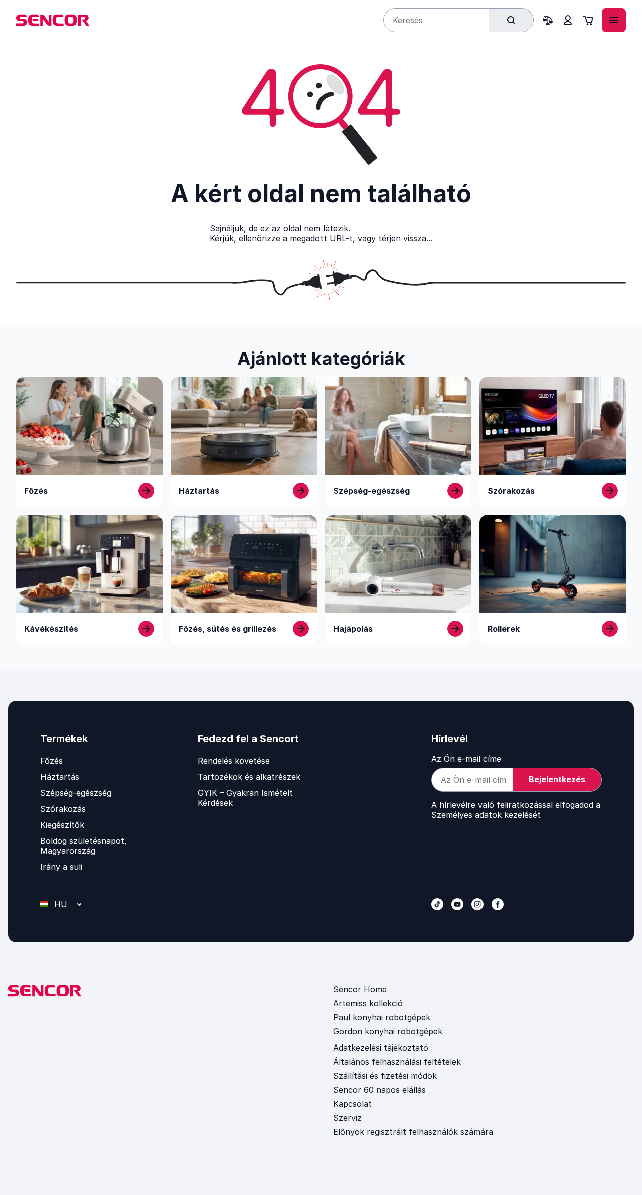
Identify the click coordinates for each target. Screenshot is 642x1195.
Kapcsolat (352, 1104)
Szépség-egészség (75, 793)
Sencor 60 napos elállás (379, 1090)
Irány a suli (61, 867)
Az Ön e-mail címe (466, 759)
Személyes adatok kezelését (486, 815)
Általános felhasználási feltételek (397, 1062)
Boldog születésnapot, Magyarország (83, 846)
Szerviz (347, 1118)
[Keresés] (511, 20)
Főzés (51, 761)
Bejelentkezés (557, 779)
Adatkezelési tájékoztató (380, 1047)
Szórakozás (63, 809)
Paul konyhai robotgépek (381, 1017)
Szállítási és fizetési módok (385, 1076)
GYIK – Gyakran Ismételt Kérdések (245, 798)
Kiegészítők (62, 825)
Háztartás (59, 777)
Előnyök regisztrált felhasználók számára (413, 1132)
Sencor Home (360, 989)
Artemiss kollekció (368, 1003)
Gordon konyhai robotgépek (387, 1031)
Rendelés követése (234, 761)
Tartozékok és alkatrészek (249, 777)
